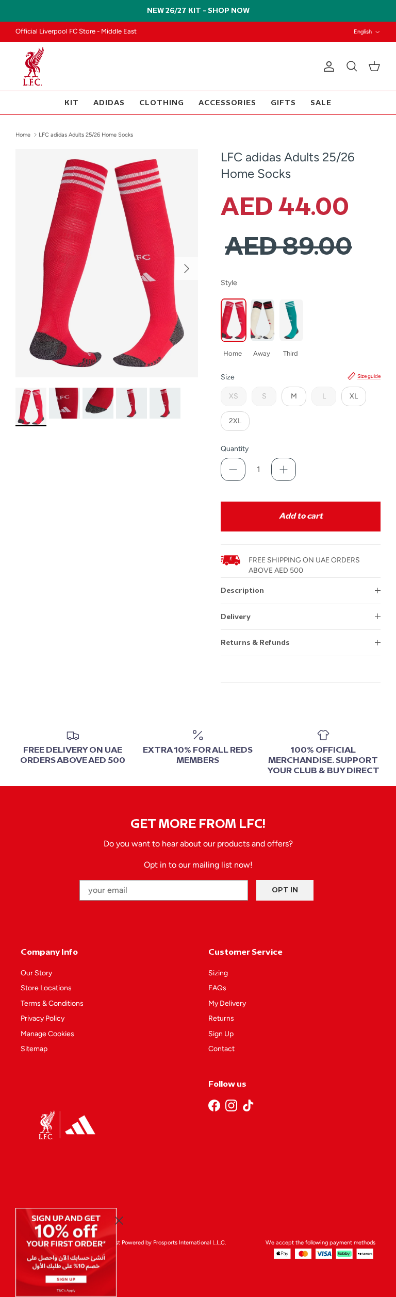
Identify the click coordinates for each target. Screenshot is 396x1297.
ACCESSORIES (227, 103)
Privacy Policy (42, 1018)
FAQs (217, 988)
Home (22, 134)
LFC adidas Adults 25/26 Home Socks (86, 134)
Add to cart (301, 516)
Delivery (236, 617)
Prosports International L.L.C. (189, 1242)
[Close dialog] (119, 1220)
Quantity (235, 448)
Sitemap (34, 1048)
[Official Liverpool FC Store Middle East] (33, 66)
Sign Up (221, 1033)
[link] (66, 1252)
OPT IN (285, 890)
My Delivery (227, 1003)
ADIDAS (109, 103)
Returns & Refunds (255, 642)
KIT (71, 103)
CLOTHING (161, 103)
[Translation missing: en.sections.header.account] (327, 66)
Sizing (218, 973)
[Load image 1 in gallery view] (106, 263)
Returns (221, 1018)
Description (242, 590)
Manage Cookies (47, 1033)
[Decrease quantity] (233, 469)
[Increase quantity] (283, 469)
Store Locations (46, 988)
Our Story (36, 973)
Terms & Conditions (52, 1003)
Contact (221, 1048)
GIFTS (283, 103)
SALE (321, 103)
